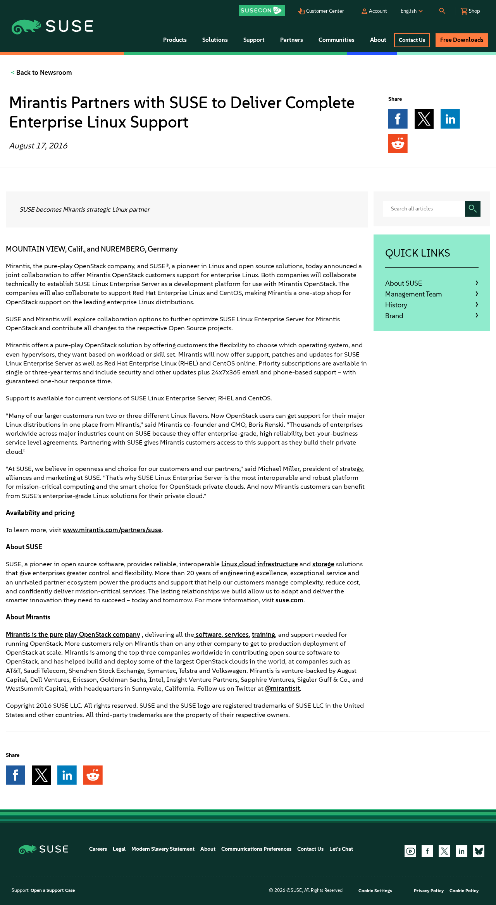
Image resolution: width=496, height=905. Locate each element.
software (209, 634)
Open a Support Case (53, 890)
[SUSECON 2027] (262, 10)
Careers (98, 849)
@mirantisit (282, 688)
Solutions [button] (215, 39)
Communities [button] (337, 39)
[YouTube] (410, 851)
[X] (444, 851)
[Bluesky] (478, 851)
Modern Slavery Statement (163, 849)
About (207, 849)
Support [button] (254, 39)
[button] (264, 8)
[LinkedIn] (461, 851)
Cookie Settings (375, 890)
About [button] (378, 39)
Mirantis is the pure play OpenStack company (73, 634)
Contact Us (310, 849)
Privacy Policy (429, 890)
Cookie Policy (464, 890)
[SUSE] (46, 849)
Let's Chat (341, 849)
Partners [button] (291, 39)
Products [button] (175, 39)
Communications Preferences (256, 849)
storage (323, 564)
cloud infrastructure (268, 564)
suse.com (289, 600)
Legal (119, 849)
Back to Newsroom (43, 72)
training (263, 634)
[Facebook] (427, 851)
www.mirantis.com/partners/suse (112, 530)
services (237, 634)
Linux (229, 564)
